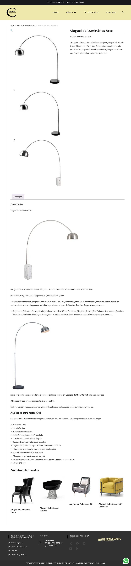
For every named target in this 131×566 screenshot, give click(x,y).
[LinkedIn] (70, 548)
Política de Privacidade (19, 547)
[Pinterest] (77, 548)
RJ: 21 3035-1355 (78, 2)
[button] (11, 30)
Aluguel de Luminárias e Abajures (93, 42)
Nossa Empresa (16, 543)
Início (12, 25)
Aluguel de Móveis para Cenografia (90, 46)
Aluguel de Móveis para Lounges (93, 53)
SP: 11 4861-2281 (64, 2)
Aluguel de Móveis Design (26, 25)
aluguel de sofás (67, 407)
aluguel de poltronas (49, 407)
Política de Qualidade (18, 555)
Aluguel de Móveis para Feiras (93, 49)
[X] (70, 543)
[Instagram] (83, 543)
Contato (14, 551)
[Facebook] (77, 543)
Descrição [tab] (18, 196)
